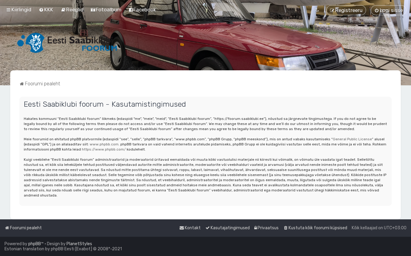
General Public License (352, 139)
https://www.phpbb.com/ (104, 149)
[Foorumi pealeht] (67, 42)
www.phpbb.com (104, 144)
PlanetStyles (79, 243)
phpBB (34, 243)
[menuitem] (46, 9)
